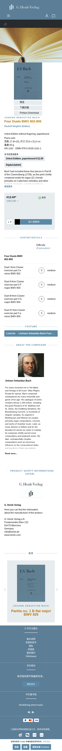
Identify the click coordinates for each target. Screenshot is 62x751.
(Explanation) (43, 248)
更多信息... (47, 742)
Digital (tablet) (13, 165)
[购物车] (53, 15)
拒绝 (17, 747)
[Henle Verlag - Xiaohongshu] (34, 735)
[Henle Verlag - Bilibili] (41, 735)
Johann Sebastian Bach (31, 606)
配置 (26, 747)
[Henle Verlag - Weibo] (20, 735)
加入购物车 (34, 222)
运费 (33, 729)
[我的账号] (47, 15)
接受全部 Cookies (40, 747)
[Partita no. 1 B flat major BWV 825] (31, 583)
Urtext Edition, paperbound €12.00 (24, 158)
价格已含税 (11, 201)
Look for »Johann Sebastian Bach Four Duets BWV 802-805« (32, 333)
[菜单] (8, 15)
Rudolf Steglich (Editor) (17, 126)
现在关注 (31, 684)
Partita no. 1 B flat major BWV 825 (31, 612)
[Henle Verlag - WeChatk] (27, 735)
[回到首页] (31, 7)
